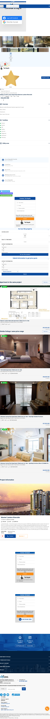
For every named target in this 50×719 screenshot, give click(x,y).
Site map (16, 717)
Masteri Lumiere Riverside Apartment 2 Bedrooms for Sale (14, 320)
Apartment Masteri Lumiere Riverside (9, 93)
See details (25, 302)
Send (24, 688)
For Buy (2, 89)
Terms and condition (4, 717)
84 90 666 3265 (23, 681)
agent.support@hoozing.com (7, 709)
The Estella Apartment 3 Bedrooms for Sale (11, 370)
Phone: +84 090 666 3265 (5, 683)
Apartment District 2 (5, 91)
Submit (25, 274)
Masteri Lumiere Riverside (10, 517)
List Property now (20, 645)
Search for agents (5, 699)
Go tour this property (25, 254)
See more (45, 282)
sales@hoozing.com (5, 703)
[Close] (24, 2)
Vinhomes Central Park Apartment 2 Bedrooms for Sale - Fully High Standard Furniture (21, 416)
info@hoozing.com (5, 706)
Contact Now (30, 645)
